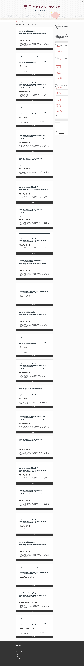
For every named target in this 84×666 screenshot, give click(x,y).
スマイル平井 (58, 46)
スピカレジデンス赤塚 (59, 77)
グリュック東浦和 (58, 92)
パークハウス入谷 (58, 65)
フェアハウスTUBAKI (59, 78)
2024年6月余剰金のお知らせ (28, 577)
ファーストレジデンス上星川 (60, 99)
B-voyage (57, 94)
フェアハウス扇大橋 (58, 71)
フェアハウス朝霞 (58, 93)
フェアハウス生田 (58, 106)
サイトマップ (18, 658)
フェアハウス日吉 (58, 100)
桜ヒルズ (57, 112)
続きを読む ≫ (34, 49)
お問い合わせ (18, 656)
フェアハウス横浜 (58, 110)
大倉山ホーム (58, 104)
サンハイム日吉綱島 (58, 101)
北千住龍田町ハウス (58, 73)
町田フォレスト (58, 88)
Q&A (17, 654)
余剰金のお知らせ (24, 40)
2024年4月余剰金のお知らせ (28, 628)
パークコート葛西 (58, 47)
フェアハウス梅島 (58, 72)
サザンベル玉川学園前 (59, 87)
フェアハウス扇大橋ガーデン (60, 67)
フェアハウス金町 (58, 66)
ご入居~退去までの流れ (19, 652)
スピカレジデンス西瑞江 (59, 51)
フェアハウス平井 (58, 50)
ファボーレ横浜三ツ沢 (59, 111)
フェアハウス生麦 (58, 59)
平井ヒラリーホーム (58, 76)
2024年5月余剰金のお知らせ (28, 602)
